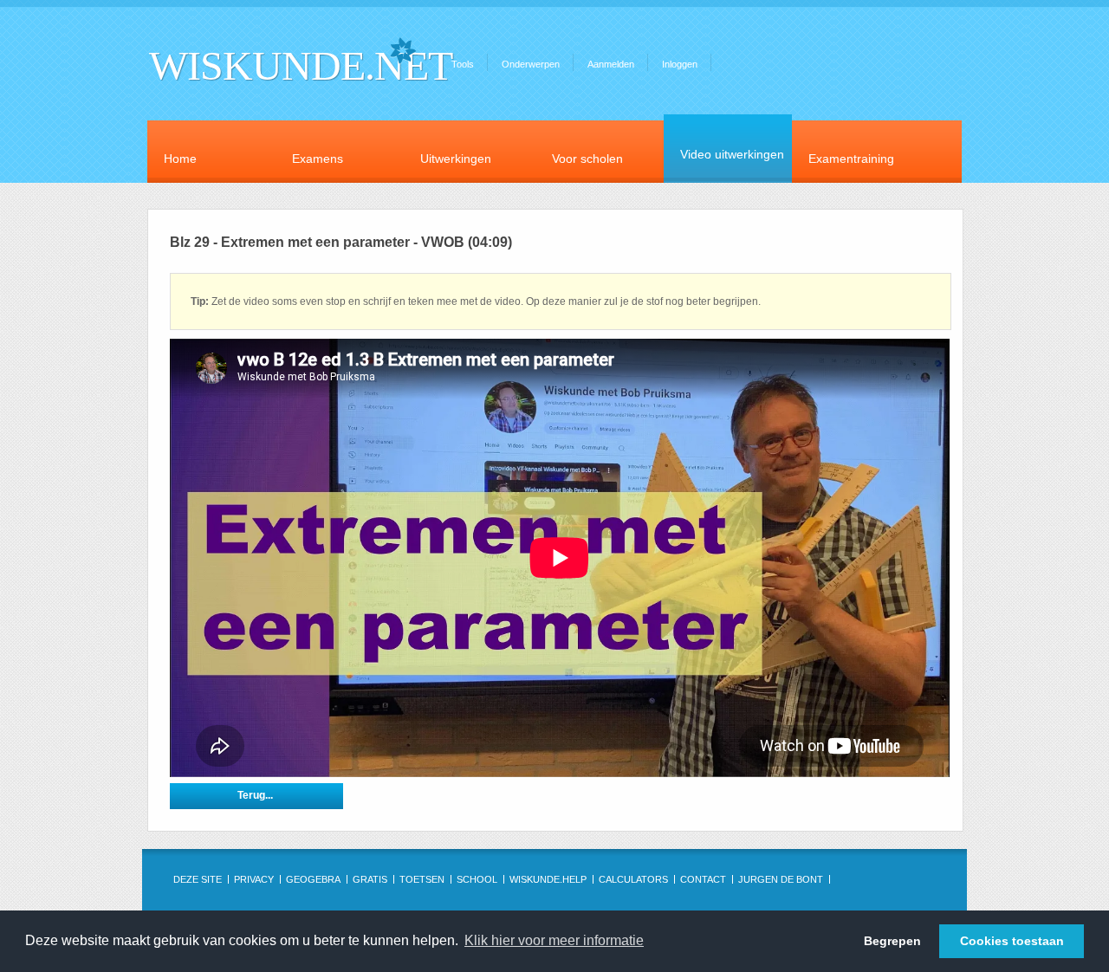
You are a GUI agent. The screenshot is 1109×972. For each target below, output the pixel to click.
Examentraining (851, 158)
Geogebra (313, 879)
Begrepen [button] (892, 941)
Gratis (370, 879)
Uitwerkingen (455, 158)
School (477, 879)
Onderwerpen (531, 64)
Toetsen (421, 879)
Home (180, 158)
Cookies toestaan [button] (1012, 941)
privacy (254, 879)
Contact (703, 879)
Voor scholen (587, 158)
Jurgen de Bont (780, 879)
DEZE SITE (197, 879)
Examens (317, 158)
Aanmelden (610, 64)
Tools (462, 64)
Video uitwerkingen (732, 154)
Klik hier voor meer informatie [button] (554, 940)
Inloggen (679, 64)
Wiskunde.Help (548, 879)
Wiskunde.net (300, 65)
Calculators (633, 879)
